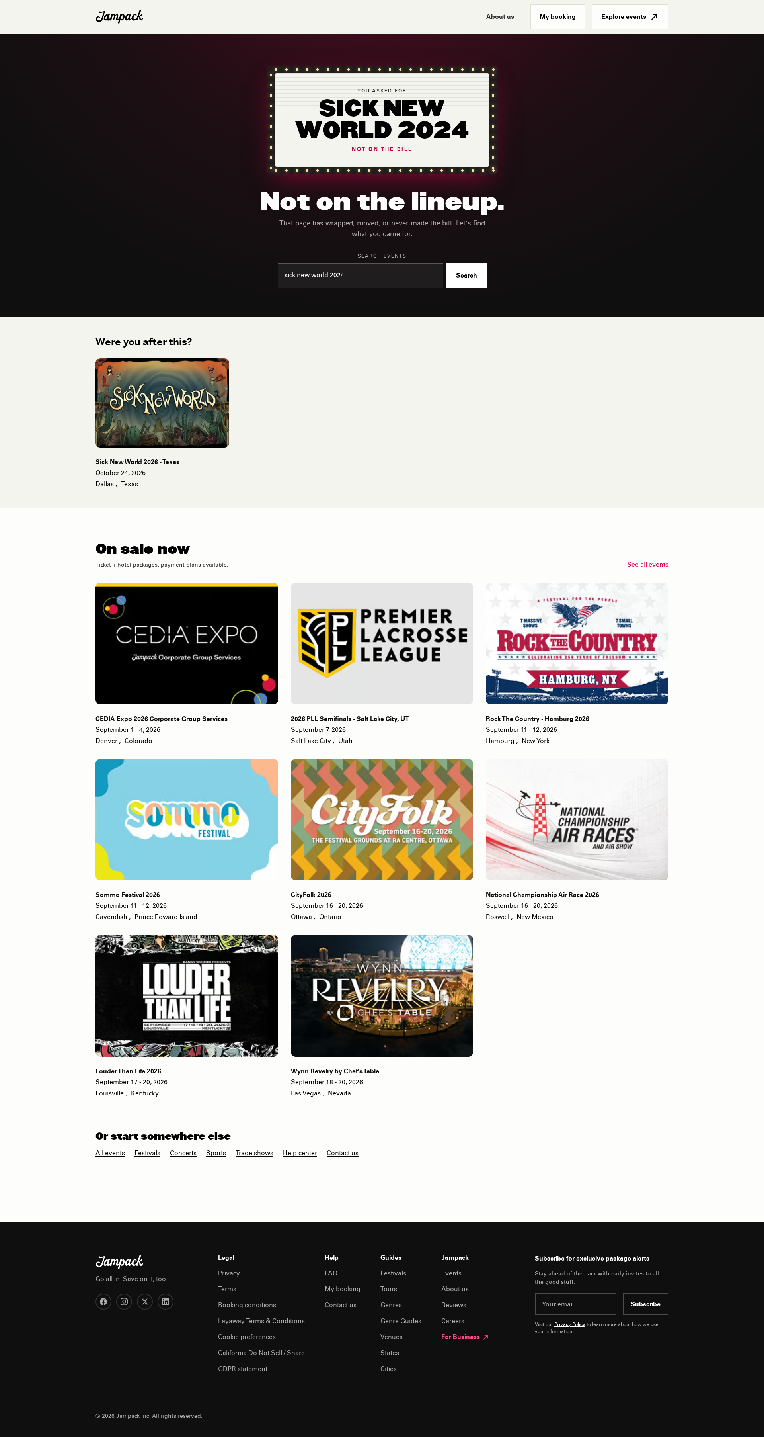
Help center (300, 1153)
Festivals (147, 1153)
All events (110, 1153)
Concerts (183, 1153)
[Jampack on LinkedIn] (165, 1302)
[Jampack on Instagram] (124, 1302)
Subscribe (646, 1305)
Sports (216, 1153)
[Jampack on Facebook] (103, 1302)
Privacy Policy (569, 1324)
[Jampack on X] (145, 1302)
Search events (382, 256)
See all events (647, 565)
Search (466, 276)
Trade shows (254, 1153)
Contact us (343, 1153)
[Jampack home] (119, 17)
